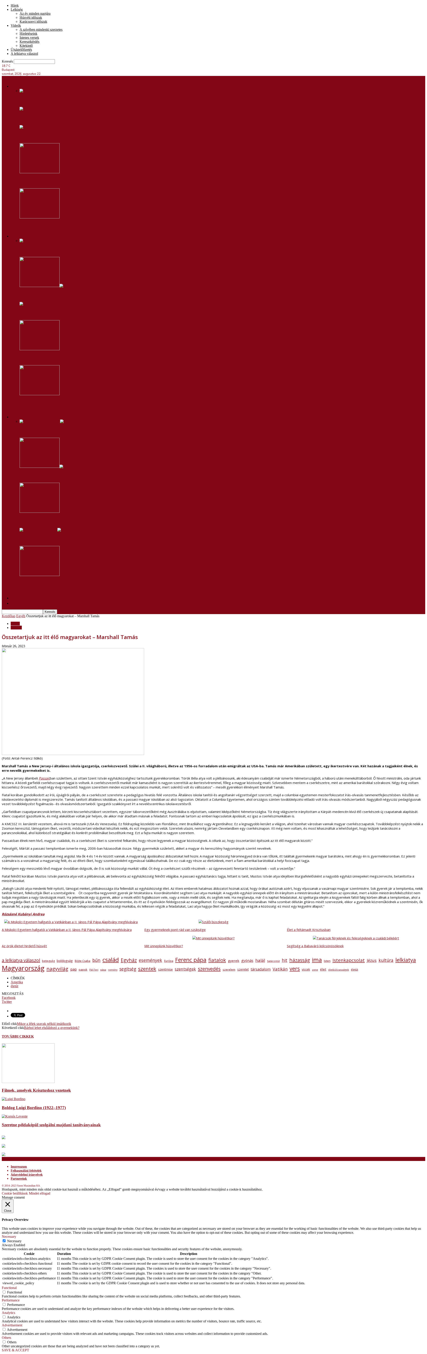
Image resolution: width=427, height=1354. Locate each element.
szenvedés (209, 969)
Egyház (129, 960)
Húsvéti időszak (31, 17)
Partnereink (19, 1178)
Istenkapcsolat (348, 960)
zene (315, 969)
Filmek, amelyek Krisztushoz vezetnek (36, 1090)
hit (284, 960)
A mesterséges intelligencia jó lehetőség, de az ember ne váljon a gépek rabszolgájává (99, 358)
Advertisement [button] (12, 1325)
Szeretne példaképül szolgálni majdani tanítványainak (51, 1124)
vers (295, 968)
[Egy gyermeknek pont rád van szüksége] (33, 109)
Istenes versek (29, 37)
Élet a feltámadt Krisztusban (308, 929)
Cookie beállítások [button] (15, 1193)
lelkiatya (405, 959)
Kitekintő (26, 45)
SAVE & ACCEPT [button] (15, 1350)
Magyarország (23, 968)
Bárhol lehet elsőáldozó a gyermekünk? (51, 1028)
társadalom (261, 969)
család (111, 960)
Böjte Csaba (82, 961)
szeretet (243, 969)
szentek (147, 968)
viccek (306, 969)
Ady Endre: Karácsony (40, 539)
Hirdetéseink (28, 33)
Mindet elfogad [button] (39, 1193)
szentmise (165, 969)
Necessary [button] (9, 1236)
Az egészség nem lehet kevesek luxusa (56, 226)
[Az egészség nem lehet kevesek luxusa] (40, 217)
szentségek (185, 969)
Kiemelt (16, 627)
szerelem (229, 969)
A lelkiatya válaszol (24, 53)
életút (354, 969)
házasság (299, 960)
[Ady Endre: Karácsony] (44, 530)
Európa (168, 961)
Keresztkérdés (29, 41)
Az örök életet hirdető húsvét (24, 946)
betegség (48, 961)
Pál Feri (93, 969)
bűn (96, 960)
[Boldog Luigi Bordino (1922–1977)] (13, 1099)
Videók (16, 25)
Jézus (372, 960)
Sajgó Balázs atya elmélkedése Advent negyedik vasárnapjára (77, 313)
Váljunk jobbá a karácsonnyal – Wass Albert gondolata (70, 295)
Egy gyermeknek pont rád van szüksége (56, 118)
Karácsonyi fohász (36, 403)
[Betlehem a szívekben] (37, 240)
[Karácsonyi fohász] (40, 394)
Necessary (14, 1241)
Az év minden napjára (35, 13)
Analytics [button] (8, 1313)
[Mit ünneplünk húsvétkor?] (45, 421)
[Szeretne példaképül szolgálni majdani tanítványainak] (15, 1116)
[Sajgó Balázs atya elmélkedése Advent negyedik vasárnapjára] (66, 304)
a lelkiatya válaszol (21, 960)
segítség (127, 969)
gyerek (233, 960)
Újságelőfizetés (21, 49)
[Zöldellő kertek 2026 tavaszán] (40, 172)
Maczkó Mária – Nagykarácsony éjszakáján (59, 584)
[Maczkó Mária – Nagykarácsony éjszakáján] (40, 575)
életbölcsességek (338, 969)
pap (73, 969)
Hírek (15, 5)
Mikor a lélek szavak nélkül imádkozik (44, 1024)
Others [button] (6, 1338)
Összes (24, 412)
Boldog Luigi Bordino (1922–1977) (34, 1107)
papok (83, 969)
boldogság (65, 961)
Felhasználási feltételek (26, 1170)
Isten (327, 961)
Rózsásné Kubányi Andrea (23, 914)
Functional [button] (9, 1288)
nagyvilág (57, 968)
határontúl (273, 961)
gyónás (247, 960)
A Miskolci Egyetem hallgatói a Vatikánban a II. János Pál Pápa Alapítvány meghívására (100, 100)
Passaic (44, 778)
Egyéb (20, 616)
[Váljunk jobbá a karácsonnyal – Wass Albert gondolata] (45, 286)
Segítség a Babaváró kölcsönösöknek (54, 136)
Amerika (17, 982)
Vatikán (280, 969)
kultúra (386, 960)
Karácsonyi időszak (33, 21)
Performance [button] (11, 1300)
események (150, 960)
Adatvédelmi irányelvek (27, 1174)
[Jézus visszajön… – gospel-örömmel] (40, 511)
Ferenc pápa (190, 959)
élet (323, 969)
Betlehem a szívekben (40, 250)
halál (260, 960)
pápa (103, 969)
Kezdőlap (8, 616)
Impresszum (19, 1166)
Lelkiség (17, 9)
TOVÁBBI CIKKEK (18, 1036)
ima (317, 960)
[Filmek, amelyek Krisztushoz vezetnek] (28, 1082)
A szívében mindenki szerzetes (41, 29)
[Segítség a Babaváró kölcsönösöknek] (58, 127)
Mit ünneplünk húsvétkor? (43, 431)
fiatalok (217, 960)
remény (112, 969)
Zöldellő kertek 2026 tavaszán (48, 181)
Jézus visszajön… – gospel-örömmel (52, 521)
